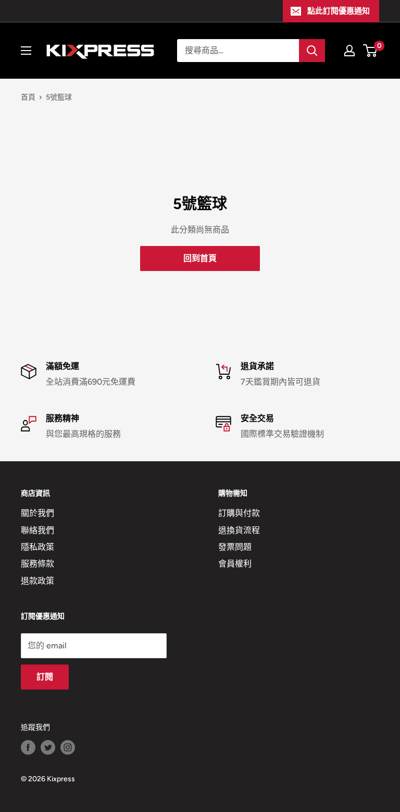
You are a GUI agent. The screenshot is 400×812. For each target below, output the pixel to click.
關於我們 (37, 513)
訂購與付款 (239, 513)
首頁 (28, 97)
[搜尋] (312, 50)
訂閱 (44, 677)
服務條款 (37, 564)
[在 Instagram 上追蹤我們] (67, 747)
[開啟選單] (26, 50)
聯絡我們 (37, 530)
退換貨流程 (239, 530)
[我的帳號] (349, 50)
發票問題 (235, 547)
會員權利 (235, 564)
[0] (370, 50)
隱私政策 (37, 547)
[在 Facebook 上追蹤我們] (28, 747)
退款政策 (37, 581)
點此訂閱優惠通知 (338, 11)
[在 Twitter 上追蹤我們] (48, 747)
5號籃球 (59, 97)
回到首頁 (200, 258)
